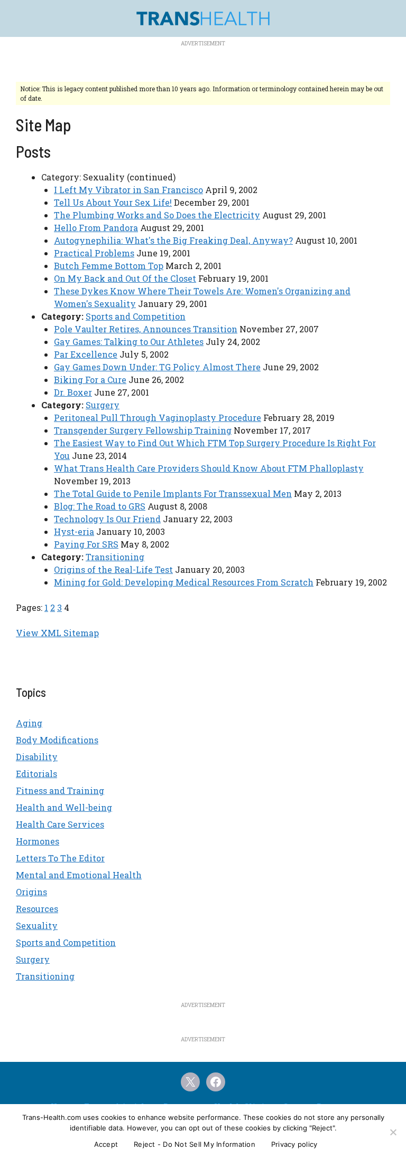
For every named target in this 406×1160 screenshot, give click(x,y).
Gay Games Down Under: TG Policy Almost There (157, 366)
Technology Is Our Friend (107, 518)
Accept (106, 1144)
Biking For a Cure (90, 379)
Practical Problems (94, 252)
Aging (29, 722)
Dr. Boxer (73, 392)
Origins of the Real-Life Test (113, 569)
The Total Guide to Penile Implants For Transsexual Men (173, 493)
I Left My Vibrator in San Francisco (128, 189)
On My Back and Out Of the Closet (125, 278)
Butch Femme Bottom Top (108, 265)
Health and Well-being (64, 807)
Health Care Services (60, 824)
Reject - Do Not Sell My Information (194, 1144)
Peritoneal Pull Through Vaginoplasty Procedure (157, 417)
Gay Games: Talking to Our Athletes (129, 341)
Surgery (102, 404)
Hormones (37, 841)
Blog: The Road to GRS (99, 506)
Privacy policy (294, 1144)
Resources (37, 908)
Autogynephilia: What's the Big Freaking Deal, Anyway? (173, 240)
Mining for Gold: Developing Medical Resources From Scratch (183, 582)
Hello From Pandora (96, 227)
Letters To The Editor (60, 858)
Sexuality (37, 925)
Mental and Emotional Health (79, 874)
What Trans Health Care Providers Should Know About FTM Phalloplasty (209, 468)
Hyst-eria (74, 531)
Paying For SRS (86, 544)
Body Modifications (57, 739)
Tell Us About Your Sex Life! (113, 202)
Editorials (36, 773)
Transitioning (115, 556)
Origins (31, 891)
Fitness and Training (60, 790)
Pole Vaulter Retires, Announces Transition (145, 328)
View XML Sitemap (57, 632)
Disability (37, 756)
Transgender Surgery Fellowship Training (143, 430)
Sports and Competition (136, 316)
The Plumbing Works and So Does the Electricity (157, 215)
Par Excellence (85, 354)
